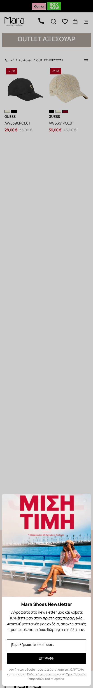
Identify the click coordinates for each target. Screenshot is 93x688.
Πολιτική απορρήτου (41, 674)
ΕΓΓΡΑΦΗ (47, 658)
